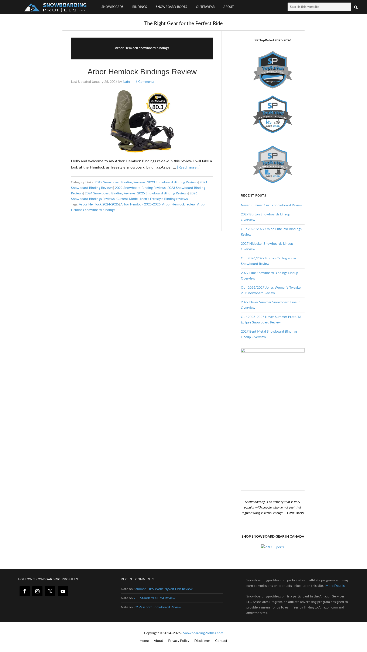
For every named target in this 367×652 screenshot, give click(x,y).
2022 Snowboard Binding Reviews (140, 188)
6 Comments (145, 81)
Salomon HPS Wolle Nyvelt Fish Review (163, 589)
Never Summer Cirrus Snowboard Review (271, 205)
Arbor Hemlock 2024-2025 (99, 204)
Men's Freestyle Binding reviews (164, 199)
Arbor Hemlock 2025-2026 (140, 204)
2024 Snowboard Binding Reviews (110, 193)
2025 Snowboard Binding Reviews (162, 193)
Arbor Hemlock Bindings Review (142, 71)
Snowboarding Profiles (55, 7)
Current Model (127, 199)
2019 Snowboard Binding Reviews (120, 182)
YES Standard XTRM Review (154, 598)
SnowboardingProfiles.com (203, 633)
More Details (335, 585)
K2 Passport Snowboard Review (157, 607)
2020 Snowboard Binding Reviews (172, 182)
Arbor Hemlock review (179, 204)
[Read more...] (188, 167)
